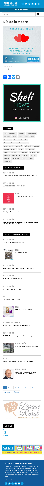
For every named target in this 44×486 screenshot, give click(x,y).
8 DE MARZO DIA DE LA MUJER (23, 310)
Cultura (16, 140)
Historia (13, 149)
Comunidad (7, 140)
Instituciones (30, 149)
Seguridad (15, 158)
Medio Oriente (34, 152)
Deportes (24, 140)
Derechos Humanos (10, 143)
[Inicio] (12, 4)
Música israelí (16, 155)
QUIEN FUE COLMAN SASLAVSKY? (12, 279)
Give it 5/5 (11, 66)
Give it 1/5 (4, 66)
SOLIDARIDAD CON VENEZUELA (24, 196)
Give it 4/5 (9, 66)
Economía (19, 146)
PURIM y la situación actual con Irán (13, 212)
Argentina (7, 137)
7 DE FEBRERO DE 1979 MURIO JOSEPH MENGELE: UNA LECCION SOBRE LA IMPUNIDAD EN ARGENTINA (21, 222)
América (21, 134)
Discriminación (8, 146)
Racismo (33, 155)
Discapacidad (23, 143)
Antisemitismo (31, 134)
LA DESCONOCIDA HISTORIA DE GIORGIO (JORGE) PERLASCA (20, 176)
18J (5, 134)
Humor (21, 149)
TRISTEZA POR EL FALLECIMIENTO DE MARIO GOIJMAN (18, 362)
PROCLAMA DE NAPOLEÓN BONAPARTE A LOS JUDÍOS (18, 268)
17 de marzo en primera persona (12, 289)
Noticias (5, 435)
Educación (28, 146)
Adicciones (12, 134)
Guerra (6, 149)
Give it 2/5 (6, 66)
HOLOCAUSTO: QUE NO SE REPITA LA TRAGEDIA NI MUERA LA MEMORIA (25, 373)
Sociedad (30, 158)
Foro (4, 433)
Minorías (7, 155)
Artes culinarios (24, 137)
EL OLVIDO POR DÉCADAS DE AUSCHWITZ (27, 346)
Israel (6, 152)
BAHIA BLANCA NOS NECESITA (11, 299)
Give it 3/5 (8, 66)
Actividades (6, 430)
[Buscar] (38, 14)
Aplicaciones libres (9, 480)
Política (25, 155)
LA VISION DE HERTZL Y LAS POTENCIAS (14, 186)
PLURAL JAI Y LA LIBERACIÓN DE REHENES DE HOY (17, 325)
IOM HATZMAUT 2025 (21, 253)
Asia (32, 137)
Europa (36, 146)
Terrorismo (7, 161)
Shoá (23, 158)
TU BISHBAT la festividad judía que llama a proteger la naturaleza (21, 336)
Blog (4, 432)
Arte (14, 137)
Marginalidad (23, 152)
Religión (6, 158)
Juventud (13, 152)
